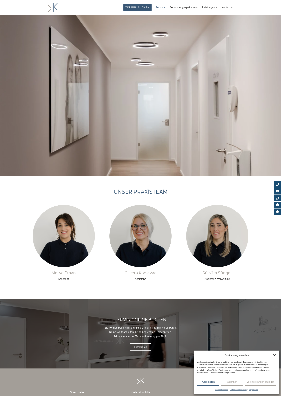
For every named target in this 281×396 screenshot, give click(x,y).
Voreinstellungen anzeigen (260, 381)
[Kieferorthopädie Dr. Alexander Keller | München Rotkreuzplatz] (53, 7)
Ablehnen (232, 381)
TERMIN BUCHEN (137, 7)
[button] (274, 355)
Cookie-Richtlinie (221, 390)
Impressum (253, 390)
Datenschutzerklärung (239, 390)
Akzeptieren (208, 381)
